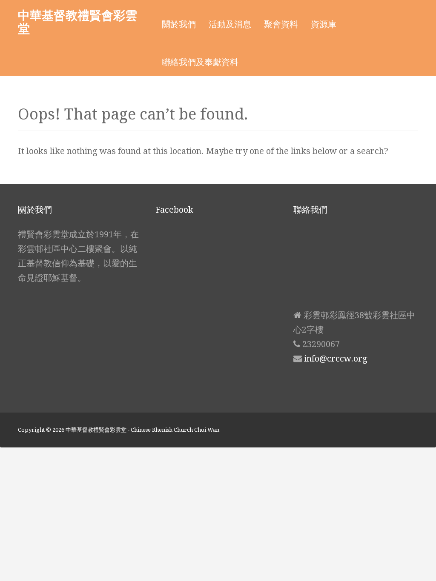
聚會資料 (281, 24)
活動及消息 (230, 24)
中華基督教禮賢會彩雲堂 (77, 21)
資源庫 (323, 24)
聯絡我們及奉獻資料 (200, 62)
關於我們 (179, 24)
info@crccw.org (335, 358)
